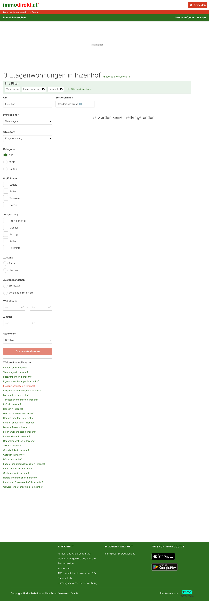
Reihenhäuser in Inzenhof (16, 436)
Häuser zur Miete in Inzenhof (18, 413)
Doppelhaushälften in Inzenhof (19, 441)
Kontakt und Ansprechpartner (74, 553)
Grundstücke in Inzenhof (16, 450)
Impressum (64, 568)
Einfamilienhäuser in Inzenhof (18, 422)
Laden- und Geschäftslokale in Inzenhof (24, 464)
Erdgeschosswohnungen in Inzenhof (22, 390)
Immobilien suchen (14, 17)
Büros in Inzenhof (12, 459)
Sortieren (64, 97)
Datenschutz (65, 578)
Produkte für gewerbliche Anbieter (77, 558)
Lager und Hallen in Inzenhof (18, 468)
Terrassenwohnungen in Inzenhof (20, 399)
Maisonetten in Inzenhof (16, 395)
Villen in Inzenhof (12, 445)
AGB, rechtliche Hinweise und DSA (77, 573)
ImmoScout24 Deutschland (119, 553)
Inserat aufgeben (185, 17)
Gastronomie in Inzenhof (16, 473)
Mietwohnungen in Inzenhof (17, 376)
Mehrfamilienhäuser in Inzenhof (19, 431)
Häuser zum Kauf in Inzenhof (18, 418)
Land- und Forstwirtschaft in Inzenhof (23, 482)
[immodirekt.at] (21, 6)
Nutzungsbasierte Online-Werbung (77, 583)
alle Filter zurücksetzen (79, 89)
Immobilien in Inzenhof (15, 367)
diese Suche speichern (116, 76)
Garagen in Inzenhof (13, 454)
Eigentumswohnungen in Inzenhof (21, 381)
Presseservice (66, 563)
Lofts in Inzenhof (12, 404)
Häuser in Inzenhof (13, 409)
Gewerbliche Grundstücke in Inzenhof (23, 487)
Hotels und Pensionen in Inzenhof (20, 477)
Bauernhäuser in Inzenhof (16, 427)
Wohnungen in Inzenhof (15, 372)
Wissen (201, 17)
